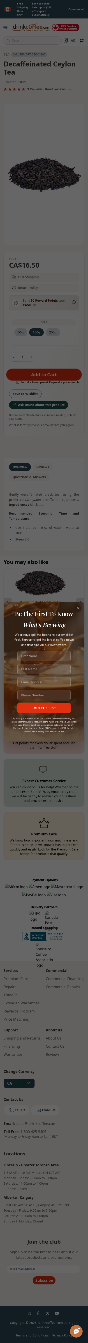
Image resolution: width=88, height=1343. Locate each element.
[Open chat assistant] (76, 1331)
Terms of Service (56, 731)
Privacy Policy (38, 731)
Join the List (44, 708)
